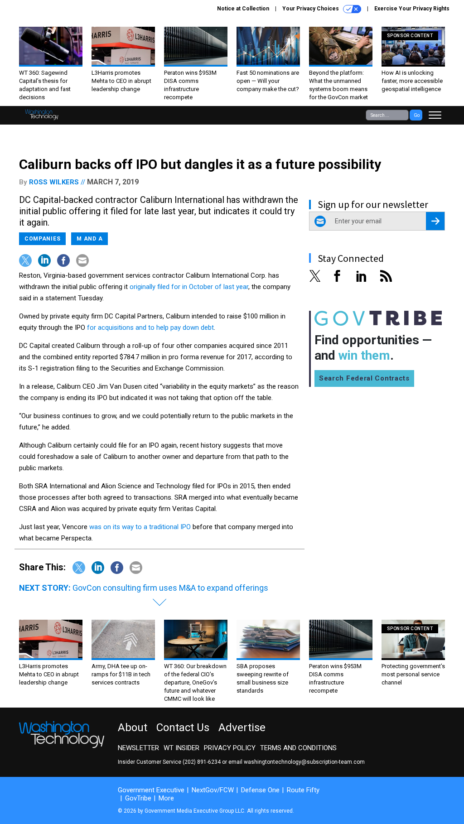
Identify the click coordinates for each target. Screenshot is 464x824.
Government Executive (151, 790)
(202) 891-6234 (202, 762)
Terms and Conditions (298, 748)
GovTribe (138, 798)
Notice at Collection (243, 8)
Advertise (242, 727)
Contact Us (182, 727)
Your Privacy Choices (311, 8)
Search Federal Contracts (364, 378)
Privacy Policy (230, 748)
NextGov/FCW (213, 790)
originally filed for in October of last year (189, 287)
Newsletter (138, 748)
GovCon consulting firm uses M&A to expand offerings (170, 588)
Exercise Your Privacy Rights (412, 8)
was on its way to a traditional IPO (140, 527)
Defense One (260, 790)
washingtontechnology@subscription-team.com (304, 762)
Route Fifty (303, 790)
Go (417, 115)
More (166, 798)
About (132, 727)
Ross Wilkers (54, 182)
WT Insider (181, 748)
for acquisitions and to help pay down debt (150, 327)
